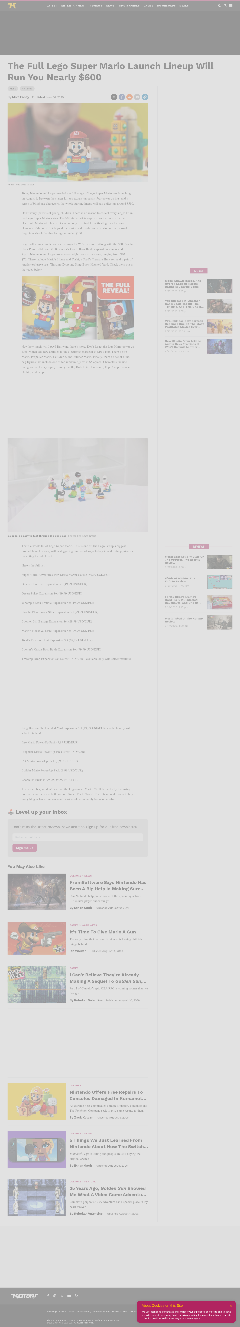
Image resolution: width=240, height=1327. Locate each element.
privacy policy (189, 1315)
